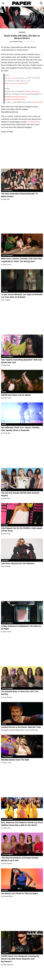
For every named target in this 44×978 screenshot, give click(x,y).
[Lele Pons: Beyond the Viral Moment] (22, 548)
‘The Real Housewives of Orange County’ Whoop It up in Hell (19, 859)
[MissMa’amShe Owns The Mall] (22, 745)
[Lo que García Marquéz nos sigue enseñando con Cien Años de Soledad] (22, 279)
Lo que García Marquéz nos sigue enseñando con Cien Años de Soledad (21, 295)
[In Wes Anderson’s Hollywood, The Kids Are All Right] (22, 611)
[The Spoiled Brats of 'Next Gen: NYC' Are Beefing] (22, 676)
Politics (22, 32)
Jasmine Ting (17, 41)
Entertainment (7, 190)
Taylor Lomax (7, 264)
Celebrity (5, 953)
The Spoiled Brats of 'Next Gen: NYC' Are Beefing (19, 692)
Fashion (5, 525)
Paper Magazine (8, 964)
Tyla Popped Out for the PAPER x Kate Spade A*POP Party (21, 529)
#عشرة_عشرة (12, 78)
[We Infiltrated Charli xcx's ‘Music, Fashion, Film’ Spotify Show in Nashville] (22, 412)
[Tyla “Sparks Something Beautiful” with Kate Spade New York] (22, 345)
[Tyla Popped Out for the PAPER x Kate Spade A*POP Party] (22, 513)
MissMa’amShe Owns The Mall (15, 760)
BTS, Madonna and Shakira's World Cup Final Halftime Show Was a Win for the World (22, 823)
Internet (5, 560)
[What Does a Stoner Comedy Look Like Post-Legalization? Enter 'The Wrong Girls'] (22, 244)
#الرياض (25, 83)
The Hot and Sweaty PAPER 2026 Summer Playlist (20, 494)
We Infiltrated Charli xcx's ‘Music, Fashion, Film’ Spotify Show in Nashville (20, 429)
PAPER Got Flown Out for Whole (16, 395)
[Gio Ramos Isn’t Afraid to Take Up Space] (22, 878)
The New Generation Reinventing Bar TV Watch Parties (19, 195)
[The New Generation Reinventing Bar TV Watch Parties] (22, 179)
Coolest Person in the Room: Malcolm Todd (21, 727)
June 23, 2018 (37, 102)
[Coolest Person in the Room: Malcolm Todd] (22, 712)
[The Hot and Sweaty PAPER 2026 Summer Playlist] (22, 478)
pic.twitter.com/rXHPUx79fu (14, 99)
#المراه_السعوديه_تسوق (13, 83)
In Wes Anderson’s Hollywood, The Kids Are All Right (21, 627)
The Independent (33, 122)
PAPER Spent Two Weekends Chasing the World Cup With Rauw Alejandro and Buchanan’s (20, 959)
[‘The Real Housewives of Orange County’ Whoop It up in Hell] (22, 843)
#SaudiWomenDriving (18, 97)
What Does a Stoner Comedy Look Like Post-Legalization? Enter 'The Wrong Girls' (21, 260)
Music (4, 392)
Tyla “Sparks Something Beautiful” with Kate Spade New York (21, 361)
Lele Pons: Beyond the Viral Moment (17, 563)
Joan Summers (7, 697)
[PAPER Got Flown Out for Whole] (22, 380)
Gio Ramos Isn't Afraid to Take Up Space (19, 893)
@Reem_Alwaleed (32, 91)
